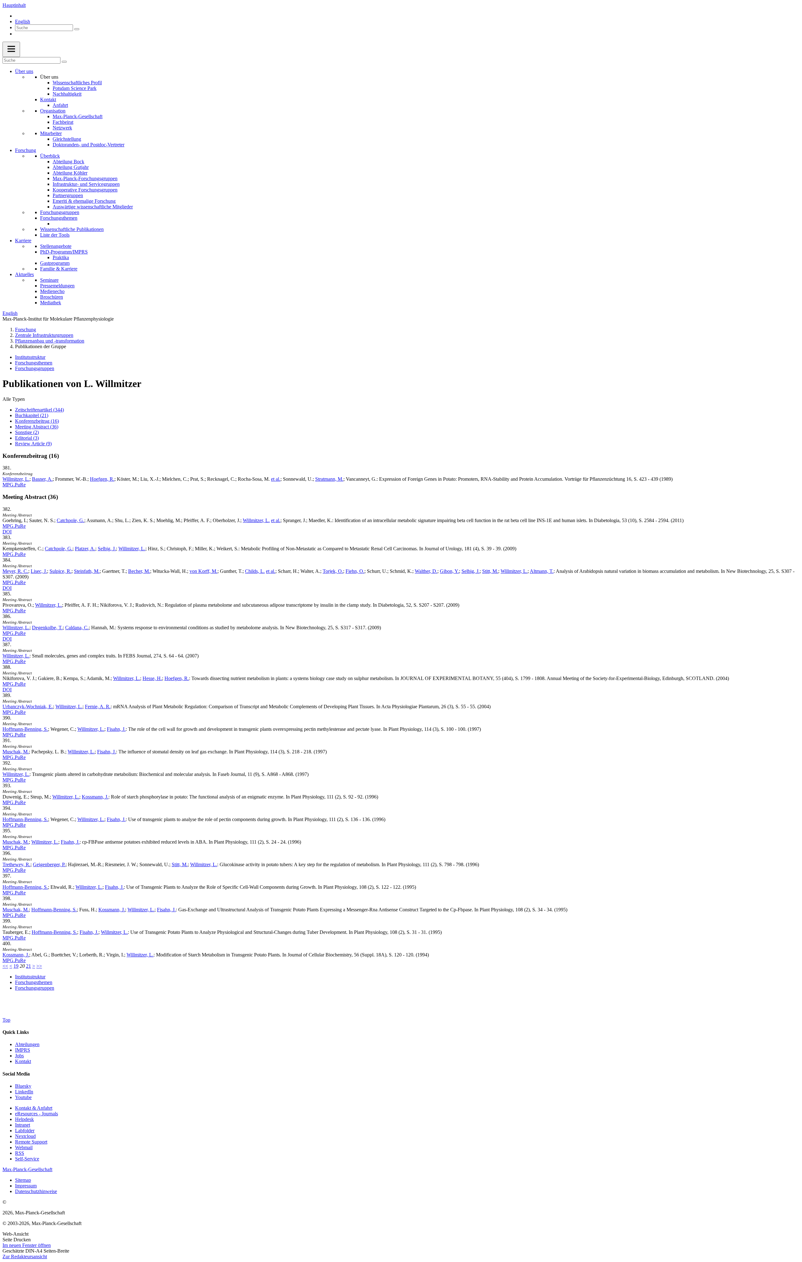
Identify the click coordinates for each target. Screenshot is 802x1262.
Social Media (16, 1073)
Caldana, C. (77, 627)
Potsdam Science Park (74, 88)
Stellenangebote (55, 246)
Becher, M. (139, 571)
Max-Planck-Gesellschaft (77, 116)
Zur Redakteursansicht (25, 1256)
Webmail (24, 1147)
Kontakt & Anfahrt (33, 1108)
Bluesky (23, 1086)
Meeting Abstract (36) (36, 426)
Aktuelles (24, 274)
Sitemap (23, 1180)
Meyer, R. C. (15, 571)
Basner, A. (42, 479)
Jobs (19, 1055)
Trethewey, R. (16, 864)
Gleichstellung (67, 139)
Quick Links (16, 1032)
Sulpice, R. (60, 571)
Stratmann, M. (329, 479)
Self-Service (27, 1158)
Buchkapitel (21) (31, 415)
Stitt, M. (490, 571)
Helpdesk (24, 1119)
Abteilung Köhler (70, 172)
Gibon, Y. (449, 571)
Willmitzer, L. (16, 479)
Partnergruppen (68, 195)
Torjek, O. (333, 571)
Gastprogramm (55, 263)
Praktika (61, 257)
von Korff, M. (203, 571)
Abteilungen (27, 1044)
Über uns (24, 71)
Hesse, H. (152, 678)
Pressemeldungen (57, 285)
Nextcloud (25, 1136)
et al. (275, 479)
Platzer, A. (85, 548)
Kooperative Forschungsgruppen (85, 189)
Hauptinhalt (14, 5)
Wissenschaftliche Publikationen (72, 229)
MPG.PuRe (14, 484)
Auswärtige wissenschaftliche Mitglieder (93, 206)
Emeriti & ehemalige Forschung (84, 201)
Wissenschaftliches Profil (77, 82)
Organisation (52, 110)
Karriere (23, 240)
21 (28, 966)
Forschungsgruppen (59, 212)
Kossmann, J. (95, 796)
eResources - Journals (36, 1113)
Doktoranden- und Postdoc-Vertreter (88, 144)
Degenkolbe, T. (47, 627)
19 (15, 966)
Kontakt (48, 99)
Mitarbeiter (51, 133)
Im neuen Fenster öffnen (27, 1245)
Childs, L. (255, 571)
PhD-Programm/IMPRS (64, 251)
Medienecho (52, 291)
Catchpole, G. (70, 520)
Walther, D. (426, 571)
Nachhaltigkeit (67, 94)
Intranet (22, 1125)
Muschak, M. (16, 751)
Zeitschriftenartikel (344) (39, 409)
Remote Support (31, 1141)
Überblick (50, 156)
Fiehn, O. (355, 571)
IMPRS (22, 1050)
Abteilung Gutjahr (71, 167)
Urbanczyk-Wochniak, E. (28, 706)
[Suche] (76, 29)
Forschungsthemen (58, 218)
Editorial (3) (27, 438)
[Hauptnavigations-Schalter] (11, 49)
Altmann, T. (542, 571)
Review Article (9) (33, 443)
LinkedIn (24, 1091)
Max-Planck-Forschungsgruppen (85, 178)
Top (6, 1020)
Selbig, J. (107, 548)
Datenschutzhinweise (36, 1191)
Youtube (23, 1097)
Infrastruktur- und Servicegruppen (86, 184)
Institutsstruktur (30, 357)
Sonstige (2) (27, 432)
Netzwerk (62, 127)
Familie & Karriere (58, 268)
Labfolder (24, 1130)
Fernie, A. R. (98, 706)
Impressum (26, 1185)
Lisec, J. (39, 571)
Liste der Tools (55, 235)
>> (39, 966)
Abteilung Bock (68, 161)
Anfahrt (60, 105)
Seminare (49, 280)
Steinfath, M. (87, 571)
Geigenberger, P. (49, 864)
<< (5, 966)
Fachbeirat (63, 122)
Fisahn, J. (116, 729)
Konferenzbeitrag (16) (37, 421)
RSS (19, 1153)
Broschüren (51, 297)
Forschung (25, 150)
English (22, 21)
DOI (7, 531)
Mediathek (50, 302)
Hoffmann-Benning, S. (25, 729)
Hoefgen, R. (102, 479)
